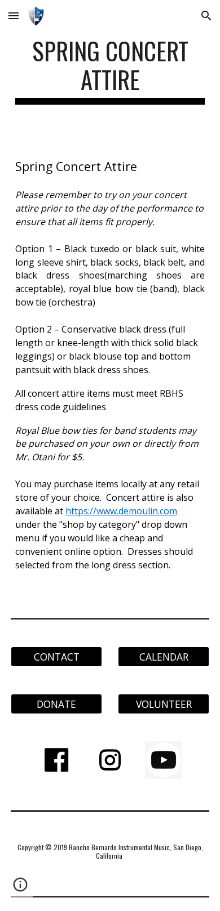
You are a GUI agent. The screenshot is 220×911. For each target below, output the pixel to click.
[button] (13, 15)
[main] (110, 70)
